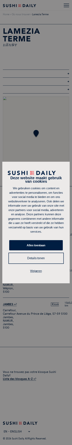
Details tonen (36, 258)
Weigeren (36, 271)
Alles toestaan (36, 245)
